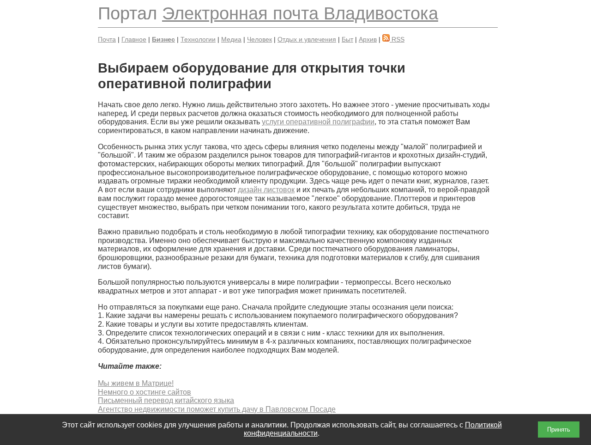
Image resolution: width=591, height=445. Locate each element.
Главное (133, 39)
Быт (347, 39)
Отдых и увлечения (306, 39)
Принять (558, 429)
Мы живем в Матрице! (136, 383)
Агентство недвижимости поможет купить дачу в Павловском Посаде (217, 409)
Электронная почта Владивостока (300, 13)
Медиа (231, 39)
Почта (107, 39)
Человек (259, 39)
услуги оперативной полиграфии (318, 122)
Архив (368, 39)
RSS (397, 39)
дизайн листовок (266, 190)
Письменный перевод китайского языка (166, 400)
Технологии (198, 39)
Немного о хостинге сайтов (144, 392)
